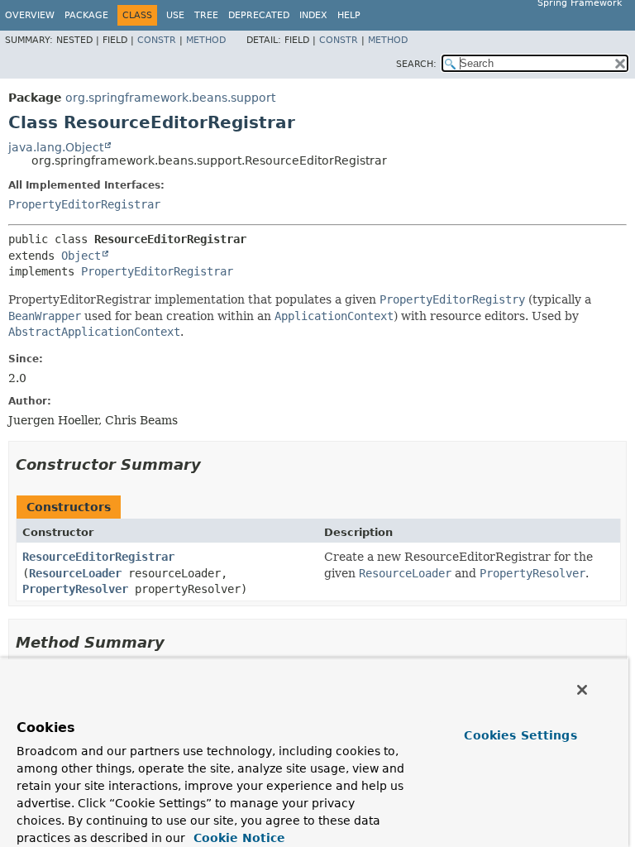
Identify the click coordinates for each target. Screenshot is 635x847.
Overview (30, 15)
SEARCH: (416, 64)
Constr (156, 40)
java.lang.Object (55, 147)
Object (81, 255)
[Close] (582, 690)
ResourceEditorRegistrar (98, 556)
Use (175, 15)
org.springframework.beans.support (170, 97)
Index (313, 15)
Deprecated (258, 15)
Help (348, 15)
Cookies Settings (520, 735)
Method (206, 40)
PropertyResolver (75, 589)
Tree (206, 15)
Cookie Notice (237, 838)
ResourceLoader (75, 573)
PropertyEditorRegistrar (84, 204)
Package (86, 15)
